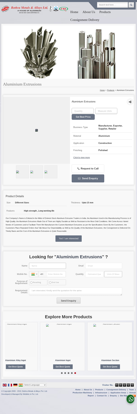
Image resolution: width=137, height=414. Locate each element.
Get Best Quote (15, 367)
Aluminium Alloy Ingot (15, 360)
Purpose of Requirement (21, 282)
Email (81, 265)
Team (131, 390)
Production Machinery (82, 393)
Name (24, 265)
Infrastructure (101, 393)
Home (74, 12)
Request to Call (89, 168)
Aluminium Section (110, 360)
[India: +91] (33, 274)
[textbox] (106, 111)
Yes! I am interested (68, 238)
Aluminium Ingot (63, 360)
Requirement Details (21, 292)
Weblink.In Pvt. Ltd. (30, 394)
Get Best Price (83, 117)
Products (105, 12)
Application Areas (118, 393)
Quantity (80, 274)
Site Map (123, 396)
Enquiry (113, 396)
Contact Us (102, 396)
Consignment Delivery (84, 20)
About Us (89, 12)
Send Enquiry (89, 178)
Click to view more (81, 157)
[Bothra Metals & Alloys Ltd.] (34, 10)
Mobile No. (22, 274)
